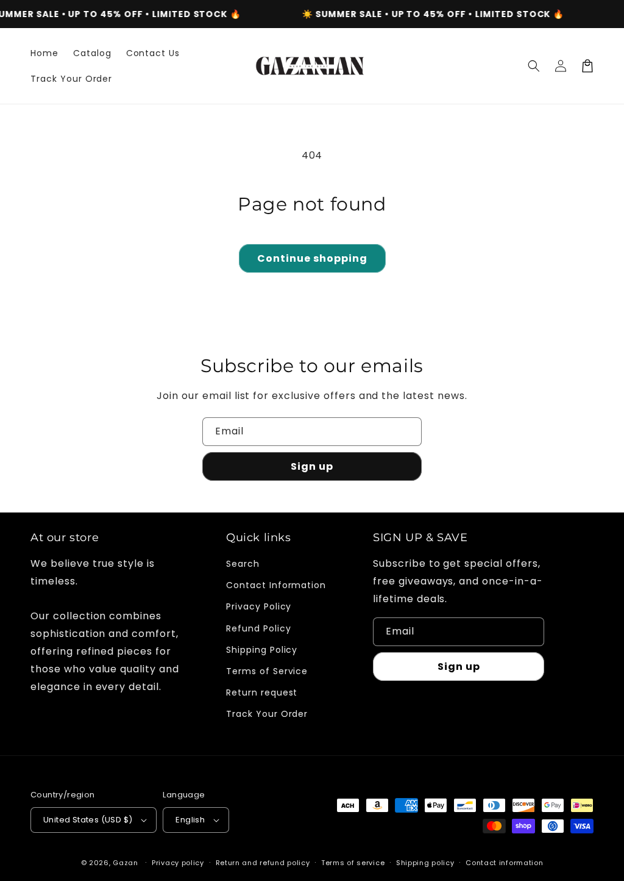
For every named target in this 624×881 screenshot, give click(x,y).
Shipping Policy (261, 650)
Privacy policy (178, 863)
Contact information (504, 863)
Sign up (312, 466)
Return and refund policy (263, 863)
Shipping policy (425, 863)
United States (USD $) (87, 819)
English (190, 819)
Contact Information (276, 585)
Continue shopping (312, 258)
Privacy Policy (258, 606)
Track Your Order (267, 714)
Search (243, 564)
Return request (261, 692)
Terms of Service (267, 671)
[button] (533, 65)
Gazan (125, 863)
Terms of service (353, 863)
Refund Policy (258, 628)
